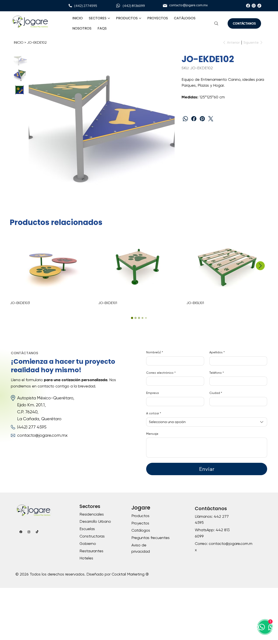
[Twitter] (211, 118)
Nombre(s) (154, 352)
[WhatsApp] (185, 118)
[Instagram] (254, 6)
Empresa (152, 393)
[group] (139, 270)
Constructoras (92, 536)
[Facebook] (248, 6)
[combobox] (206, 422)
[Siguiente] (260, 265)
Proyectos (140, 523)
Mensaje (152, 433)
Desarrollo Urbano (95, 521)
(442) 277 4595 (31, 427)
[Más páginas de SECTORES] (109, 18)
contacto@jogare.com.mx (188, 5)
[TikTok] (259, 6)
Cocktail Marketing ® (130, 574)
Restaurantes (91, 551)
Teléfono (216, 372)
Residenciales (91, 514)
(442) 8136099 (134, 6)
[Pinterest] (202, 118)
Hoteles (86, 558)
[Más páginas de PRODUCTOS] (140, 18)
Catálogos (140, 530)
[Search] (216, 23)
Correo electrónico (160, 372)
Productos (140, 515)
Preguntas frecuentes (150, 537)
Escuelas (87, 528)
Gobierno (87, 543)
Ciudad (215, 393)
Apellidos (217, 352)
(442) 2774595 (85, 6)
